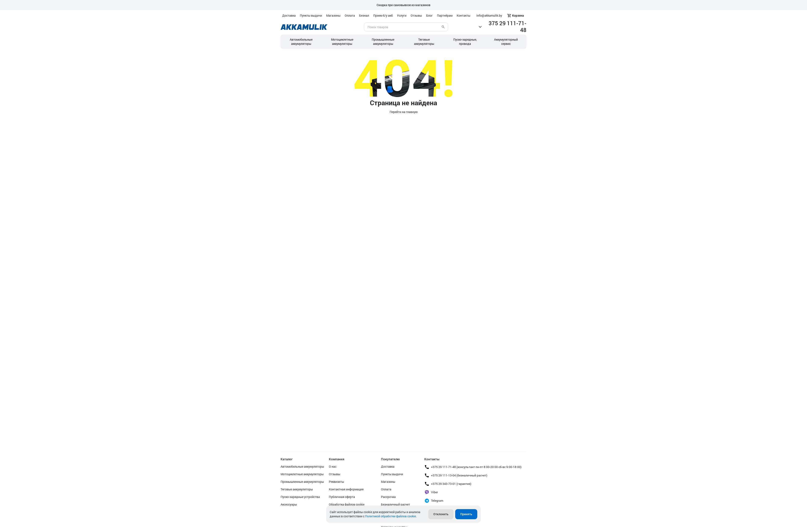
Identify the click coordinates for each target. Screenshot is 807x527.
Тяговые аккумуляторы (297, 489)
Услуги (401, 15)
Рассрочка (388, 497)
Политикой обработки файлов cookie (390, 516)
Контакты (463, 15)
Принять (466, 514)
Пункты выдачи (311, 15)
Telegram (437, 501)
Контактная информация (346, 489)
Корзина (518, 15)
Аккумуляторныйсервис (506, 41)
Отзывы (416, 15)
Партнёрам (444, 15)
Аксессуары (289, 504)
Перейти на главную (404, 112)
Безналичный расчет (395, 504)
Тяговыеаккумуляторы (424, 41)
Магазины (333, 15)
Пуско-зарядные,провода (465, 41)
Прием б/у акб (383, 15)
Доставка (289, 15)
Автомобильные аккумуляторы (301, 41)
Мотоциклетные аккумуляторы (342, 41)
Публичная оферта (342, 497)
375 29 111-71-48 (507, 26)
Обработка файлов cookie (346, 504)
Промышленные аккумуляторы (383, 41)
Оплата (350, 15)
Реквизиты (336, 482)
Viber (434, 492)
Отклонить (440, 514)
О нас (332, 466)
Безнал (364, 15)
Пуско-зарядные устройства (300, 497)
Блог (429, 15)
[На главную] (304, 27)
